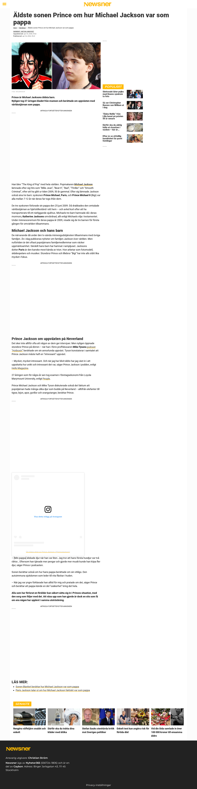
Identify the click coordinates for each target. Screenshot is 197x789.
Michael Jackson (83, 184)
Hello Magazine (20, 368)
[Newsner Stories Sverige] (97, 4)
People (46, 378)
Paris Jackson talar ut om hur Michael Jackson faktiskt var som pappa (53, 690)
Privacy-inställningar (98, 785)
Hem (15, 28)
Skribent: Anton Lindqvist (23, 31)
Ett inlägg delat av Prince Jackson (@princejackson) (48, 552)
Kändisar (22, 28)
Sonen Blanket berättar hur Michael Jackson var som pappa (47, 686)
